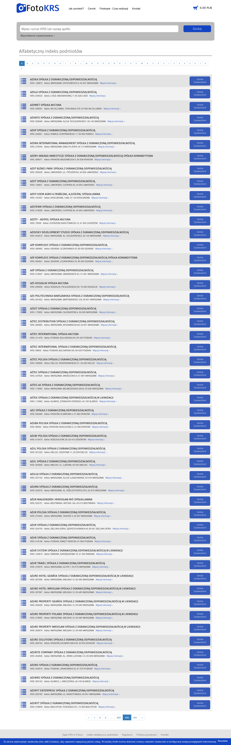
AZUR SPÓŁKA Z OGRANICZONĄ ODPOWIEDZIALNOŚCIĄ (62, 525)
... (111, 717)
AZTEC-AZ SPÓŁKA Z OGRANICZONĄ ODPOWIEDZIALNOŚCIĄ (65, 385)
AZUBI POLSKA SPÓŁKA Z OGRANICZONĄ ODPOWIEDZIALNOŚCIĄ (68, 436)
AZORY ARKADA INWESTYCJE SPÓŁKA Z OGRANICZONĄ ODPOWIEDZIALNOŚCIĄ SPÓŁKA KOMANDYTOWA (91, 156)
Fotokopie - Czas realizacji (114, 8)
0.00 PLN (206, 7)
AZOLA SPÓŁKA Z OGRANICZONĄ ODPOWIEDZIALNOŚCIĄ (63, 92)
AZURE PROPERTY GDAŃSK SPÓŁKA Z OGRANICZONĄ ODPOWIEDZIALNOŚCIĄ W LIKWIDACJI (84, 601)
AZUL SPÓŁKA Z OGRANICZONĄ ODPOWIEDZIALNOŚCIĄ (62, 461)
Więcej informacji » (108, 83)
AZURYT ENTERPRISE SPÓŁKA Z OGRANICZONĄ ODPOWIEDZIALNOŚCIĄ (72, 690)
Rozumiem (223, 741)
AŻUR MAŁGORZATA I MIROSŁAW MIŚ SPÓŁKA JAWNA (61, 499)
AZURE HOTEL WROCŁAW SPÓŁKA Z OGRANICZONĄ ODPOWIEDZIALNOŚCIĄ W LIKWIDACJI (83, 588)
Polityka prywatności (146, 734)
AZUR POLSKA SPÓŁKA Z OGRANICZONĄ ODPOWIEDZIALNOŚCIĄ (68, 512)
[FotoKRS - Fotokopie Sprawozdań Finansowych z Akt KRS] (38, 7)
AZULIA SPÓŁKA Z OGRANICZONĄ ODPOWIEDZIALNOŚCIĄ (63, 474)
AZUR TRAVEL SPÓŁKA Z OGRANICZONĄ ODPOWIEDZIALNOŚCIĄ (67, 563)
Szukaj (197, 28)
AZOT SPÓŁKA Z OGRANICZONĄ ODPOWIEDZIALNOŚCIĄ (62, 181)
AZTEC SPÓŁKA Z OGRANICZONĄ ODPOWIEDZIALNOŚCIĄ (63, 372)
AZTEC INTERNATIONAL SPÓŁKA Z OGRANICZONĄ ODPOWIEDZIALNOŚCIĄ (73, 346)
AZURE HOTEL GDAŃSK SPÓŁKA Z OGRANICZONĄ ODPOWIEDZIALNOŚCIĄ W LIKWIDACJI (81, 576)
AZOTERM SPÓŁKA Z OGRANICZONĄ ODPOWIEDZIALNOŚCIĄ (65, 206)
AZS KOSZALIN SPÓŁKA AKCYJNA (49, 283)
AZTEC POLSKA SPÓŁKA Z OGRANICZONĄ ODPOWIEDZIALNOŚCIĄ (68, 359)
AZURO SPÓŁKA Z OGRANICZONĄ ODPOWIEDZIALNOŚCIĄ (63, 665)
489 (119, 717)
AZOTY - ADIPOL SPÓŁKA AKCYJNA (50, 219)
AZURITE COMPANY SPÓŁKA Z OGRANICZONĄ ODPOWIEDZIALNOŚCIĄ (71, 652)
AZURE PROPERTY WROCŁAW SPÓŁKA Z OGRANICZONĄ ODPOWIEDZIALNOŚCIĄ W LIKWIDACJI (85, 626)
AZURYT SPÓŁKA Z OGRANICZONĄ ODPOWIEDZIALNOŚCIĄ (64, 703)
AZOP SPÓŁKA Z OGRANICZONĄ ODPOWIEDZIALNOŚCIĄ (62, 130)
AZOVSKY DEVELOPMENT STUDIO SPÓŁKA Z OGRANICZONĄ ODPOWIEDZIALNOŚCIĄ (79, 232)
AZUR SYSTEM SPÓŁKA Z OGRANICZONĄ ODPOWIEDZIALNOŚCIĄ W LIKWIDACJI (76, 550)
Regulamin (127, 734)
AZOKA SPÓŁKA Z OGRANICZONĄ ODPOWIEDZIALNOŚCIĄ (63, 79)
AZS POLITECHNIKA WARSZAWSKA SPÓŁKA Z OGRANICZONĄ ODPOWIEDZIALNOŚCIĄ (79, 296)
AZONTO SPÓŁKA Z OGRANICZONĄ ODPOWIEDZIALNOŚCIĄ (64, 117)
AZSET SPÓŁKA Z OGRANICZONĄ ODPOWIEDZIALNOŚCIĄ (63, 308)
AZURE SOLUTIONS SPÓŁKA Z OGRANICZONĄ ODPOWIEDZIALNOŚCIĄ (71, 639)
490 (127, 717)
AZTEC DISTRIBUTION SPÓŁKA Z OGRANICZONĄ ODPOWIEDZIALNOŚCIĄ (72, 321)
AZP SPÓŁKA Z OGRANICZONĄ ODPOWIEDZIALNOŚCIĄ (61, 270)
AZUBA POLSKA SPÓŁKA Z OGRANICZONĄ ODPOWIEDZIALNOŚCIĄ (68, 423)
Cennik (92, 8)
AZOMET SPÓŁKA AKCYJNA (45, 105)
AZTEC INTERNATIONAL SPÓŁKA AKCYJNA (54, 334)
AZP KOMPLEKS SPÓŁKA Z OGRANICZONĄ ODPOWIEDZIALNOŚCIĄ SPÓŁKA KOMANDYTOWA (83, 257)
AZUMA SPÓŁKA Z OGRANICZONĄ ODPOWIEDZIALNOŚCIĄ (63, 486)
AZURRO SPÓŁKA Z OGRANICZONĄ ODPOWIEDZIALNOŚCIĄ (64, 677)
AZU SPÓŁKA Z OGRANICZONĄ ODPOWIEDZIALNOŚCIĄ (62, 410)
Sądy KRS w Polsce (72, 734)
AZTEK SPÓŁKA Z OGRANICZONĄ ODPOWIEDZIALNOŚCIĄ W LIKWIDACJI (71, 397)
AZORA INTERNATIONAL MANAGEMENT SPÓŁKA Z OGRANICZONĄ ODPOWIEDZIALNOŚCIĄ (82, 143)
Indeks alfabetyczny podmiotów (102, 734)
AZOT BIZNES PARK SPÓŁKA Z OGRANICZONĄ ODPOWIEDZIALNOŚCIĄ (71, 168)
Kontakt (136, 8)
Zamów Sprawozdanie (200, 80)
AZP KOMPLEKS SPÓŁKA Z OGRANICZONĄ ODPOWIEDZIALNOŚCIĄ (68, 245)
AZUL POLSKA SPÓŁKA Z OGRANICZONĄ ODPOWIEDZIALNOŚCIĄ (67, 448)
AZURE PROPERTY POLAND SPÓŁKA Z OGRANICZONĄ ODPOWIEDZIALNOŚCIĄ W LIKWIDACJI (84, 614)
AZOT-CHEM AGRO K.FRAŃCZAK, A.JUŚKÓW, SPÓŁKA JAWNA (65, 194)
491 (135, 717)
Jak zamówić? (76, 8)
